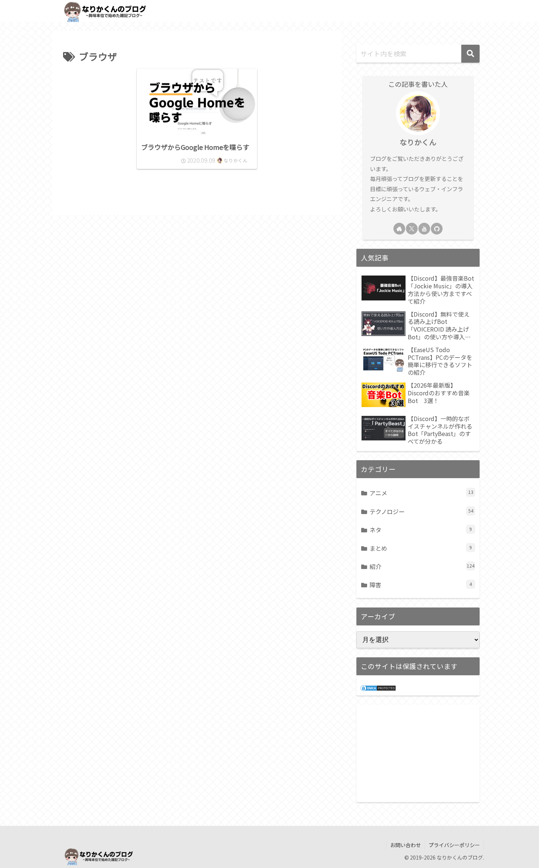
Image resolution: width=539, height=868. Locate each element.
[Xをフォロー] (412, 228)
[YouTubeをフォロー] (424, 228)
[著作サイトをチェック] (399, 228)
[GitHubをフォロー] (437, 228)
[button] (470, 54)
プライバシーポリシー (454, 845)
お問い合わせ (405, 845)
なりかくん (418, 142)
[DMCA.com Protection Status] (378, 687)
